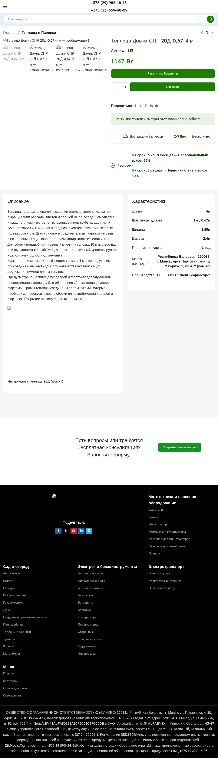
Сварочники (86, 632)
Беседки (9, 588)
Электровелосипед (162, 588)
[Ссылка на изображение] (73, 504)
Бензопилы (85, 602)
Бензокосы (85, 595)
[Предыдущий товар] (202, 32)
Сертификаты (12, 695)
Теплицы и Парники (39, 32)
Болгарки (84, 610)
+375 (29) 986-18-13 (109, 2)
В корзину (172, 86)
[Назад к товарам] (207, 32)
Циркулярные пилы (91, 581)
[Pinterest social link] (146, 106)
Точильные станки (90, 639)
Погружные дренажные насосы (25, 617)
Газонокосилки (13, 602)
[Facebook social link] (135, 106)
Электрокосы (87, 653)
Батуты (8, 581)
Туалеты (9, 639)
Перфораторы (88, 624)
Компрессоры (87, 617)
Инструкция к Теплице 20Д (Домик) (35, 381)
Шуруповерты (87, 646)
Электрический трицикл (165, 581)
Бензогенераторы (90, 588)
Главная (9, 32)
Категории (10, 681)
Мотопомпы (11, 653)
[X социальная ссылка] (140, 106)
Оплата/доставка (15, 688)
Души (7, 610)
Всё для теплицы (15, 595)
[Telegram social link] (156, 106)
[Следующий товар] (212, 32)
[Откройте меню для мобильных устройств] (5, 6)
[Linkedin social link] (151, 106)
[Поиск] (210, 19)
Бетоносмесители (90, 573)
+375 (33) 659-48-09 (109, 10)
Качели (8, 646)
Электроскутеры (160, 573)
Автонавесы (11, 573)
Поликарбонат (13, 624)
